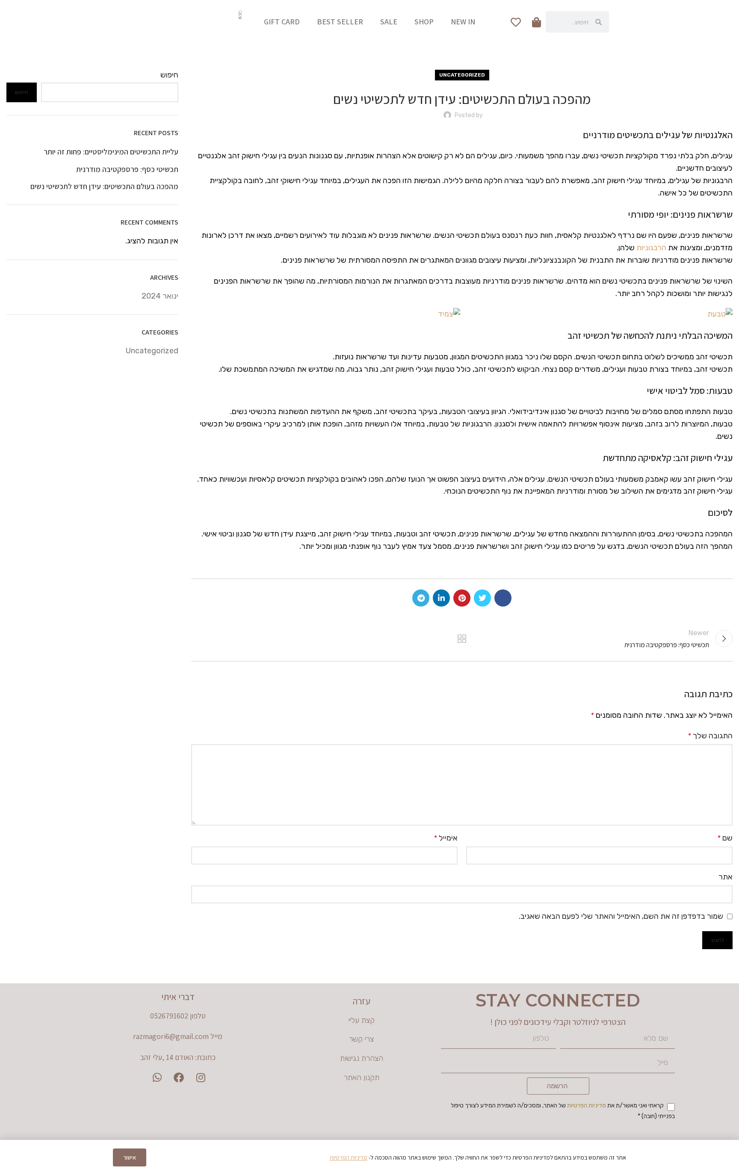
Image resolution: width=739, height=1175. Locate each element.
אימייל (446, 838)
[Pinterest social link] (461, 598)
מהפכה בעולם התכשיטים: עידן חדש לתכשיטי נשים (104, 186)
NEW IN (463, 22)
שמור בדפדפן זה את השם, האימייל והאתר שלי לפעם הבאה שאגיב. (621, 916)
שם (725, 838)
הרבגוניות (651, 247)
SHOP (424, 22)
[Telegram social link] (420, 598)
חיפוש (169, 75)
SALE (388, 22)
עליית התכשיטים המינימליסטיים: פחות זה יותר (111, 152)
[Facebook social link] (502, 598)
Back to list (462, 638)
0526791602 (169, 1016)
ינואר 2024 (160, 296)
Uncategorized (462, 75)
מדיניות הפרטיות (586, 1105)
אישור (129, 1157)
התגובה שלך (710, 735)
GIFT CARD (282, 22)
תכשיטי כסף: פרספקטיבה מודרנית (127, 169)
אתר (725, 877)
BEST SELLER (340, 22)
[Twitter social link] (482, 598)
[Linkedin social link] (441, 598)
